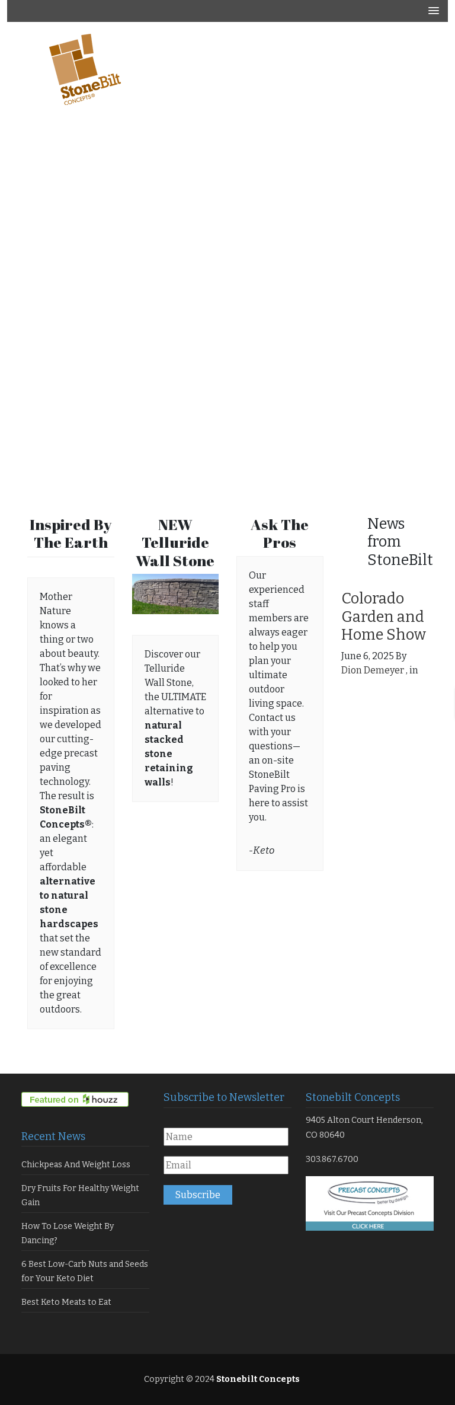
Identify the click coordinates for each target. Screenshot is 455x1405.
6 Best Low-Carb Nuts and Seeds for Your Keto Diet (84, 1271)
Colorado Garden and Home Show (383, 616)
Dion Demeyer (372, 670)
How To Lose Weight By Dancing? (67, 1233)
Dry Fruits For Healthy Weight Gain (80, 1195)
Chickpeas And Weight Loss (75, 1165)
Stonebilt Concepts (257, 1379)
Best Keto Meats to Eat (66, 1302)
